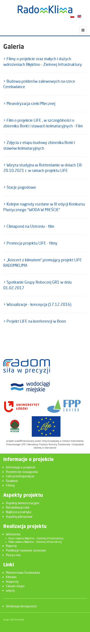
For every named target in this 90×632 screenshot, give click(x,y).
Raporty (11, 546)
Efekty (10, 485)
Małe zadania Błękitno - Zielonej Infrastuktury (35, 541)
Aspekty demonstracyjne (22, 503)
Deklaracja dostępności (21, 606)
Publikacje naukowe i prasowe (26, 550)
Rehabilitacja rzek (17, 507)
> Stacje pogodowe (19, 187)
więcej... (11, 590)
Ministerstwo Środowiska (23, 572)
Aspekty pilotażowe (19, 516)
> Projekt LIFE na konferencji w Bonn (34, 321)
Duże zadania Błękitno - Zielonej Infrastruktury (36, 538)
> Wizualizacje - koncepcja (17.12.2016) (37, 304)
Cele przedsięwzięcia (20, 476)
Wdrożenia (13, 534)
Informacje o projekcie (20, 467)
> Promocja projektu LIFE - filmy (30, 243)
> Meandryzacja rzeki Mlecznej (29, 103)
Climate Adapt (15, 586)
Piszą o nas (13, 555)
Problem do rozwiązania (22, 472)
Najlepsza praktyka (18, 512)
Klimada (11, 577)
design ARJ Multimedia (13, 619)
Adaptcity (12, 581)
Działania (12, 481)
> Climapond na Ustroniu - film (28, 226)
